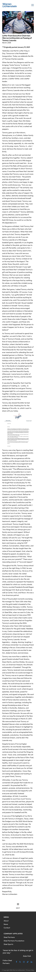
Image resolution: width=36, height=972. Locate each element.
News (6, 924)
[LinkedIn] (31, 962)
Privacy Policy (30, 970)
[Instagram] (24, 962)
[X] (20, 962)
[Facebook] (16, 962)
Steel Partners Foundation (14, 941)
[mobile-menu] (32, 5)
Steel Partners (9, 937)
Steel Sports (8, 944)
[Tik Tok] (28, 962)
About (6, 921)
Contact (7, 928)
